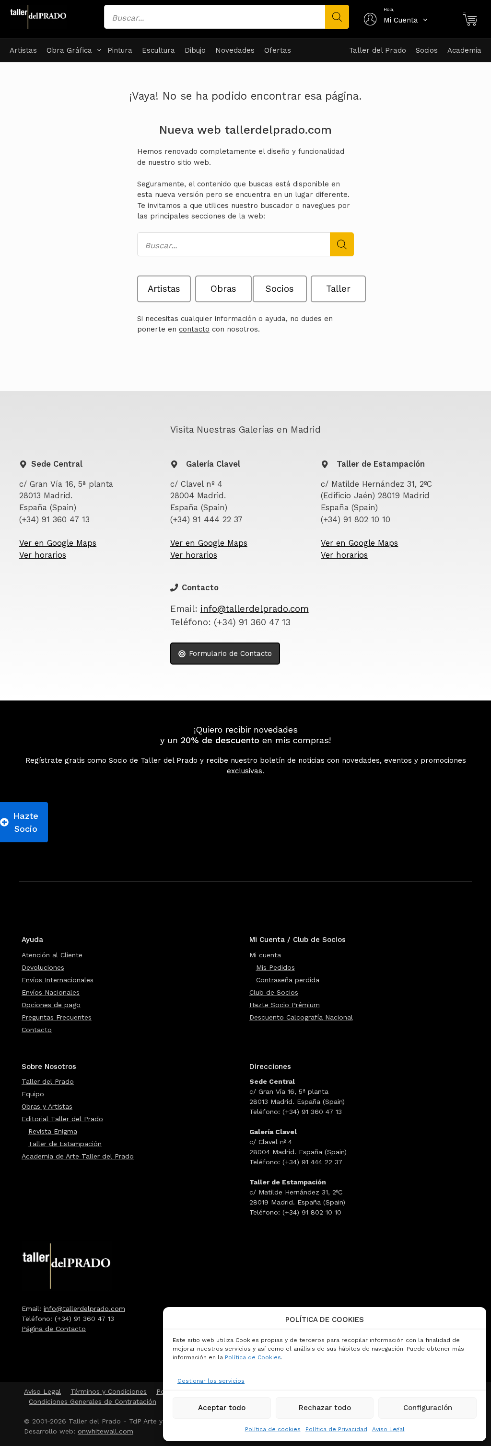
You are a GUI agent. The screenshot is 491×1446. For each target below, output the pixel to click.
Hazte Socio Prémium (284, 1005)
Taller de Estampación (65, 1144)
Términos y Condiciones (108, 1391)
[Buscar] (337, 17)
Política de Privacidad (336, 1429)
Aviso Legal (388, 1429)
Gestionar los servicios (211, 1380)
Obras (223, 289)
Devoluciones (43, 967)
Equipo (33, 1094)
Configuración (427, 1407)
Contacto (37, 1029)
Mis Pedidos (275, 967)
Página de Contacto (54, 1328)
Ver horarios (42, 555)
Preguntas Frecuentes (57, 1017)
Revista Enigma (52, 1131)
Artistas (23, 50)
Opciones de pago (51, 1005)
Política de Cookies (253, 1357)
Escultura (158, 50)
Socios (427, 50)
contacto (194, 329)
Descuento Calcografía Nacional (301, 1017)
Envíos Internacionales (58, 980)
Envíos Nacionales (51, 992)
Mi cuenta (265, 955)
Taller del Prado (377, 50)
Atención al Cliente (52, 955)
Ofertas (277, 50)
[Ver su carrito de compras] (469, 20)
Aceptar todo (222, 1407)
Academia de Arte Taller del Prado (78, 1156)
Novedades (235, 50)
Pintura (119, 50)
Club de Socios (273, 992)
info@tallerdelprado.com (254, 609)
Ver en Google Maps (57, 543)
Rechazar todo (325, 1407)
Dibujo (195, 50)
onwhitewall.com (105, 1431)
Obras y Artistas (47, 1106)
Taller (338, 289)
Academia (464, 50)
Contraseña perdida (287, 980)
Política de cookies (273, 1429)
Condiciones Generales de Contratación (92, 1401)
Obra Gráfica (69, 50)
